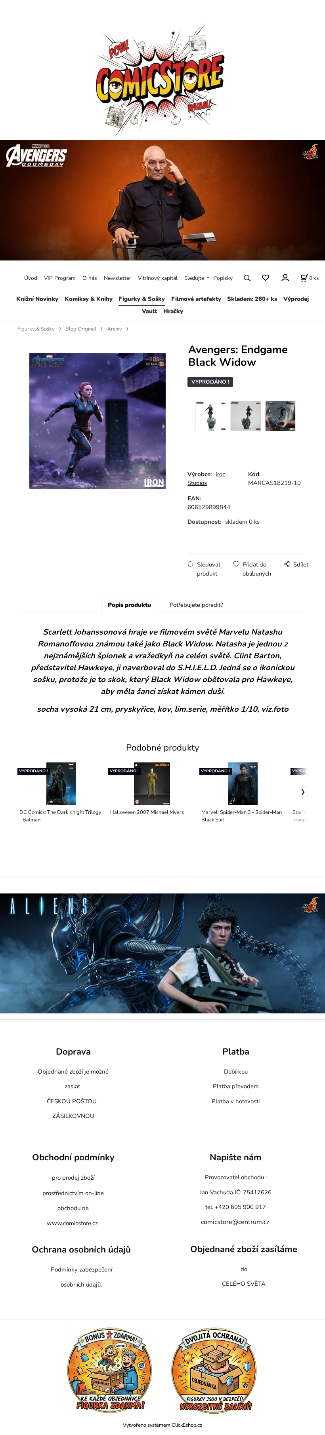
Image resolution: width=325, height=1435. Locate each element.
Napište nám (236, 1158)
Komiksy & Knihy (89, 299)
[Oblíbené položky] (265, 278)
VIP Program (60, 278)
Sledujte (194, 278)
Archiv (114, 329)
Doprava (73, 1051)
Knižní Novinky (37, 299)
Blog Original (80, 329)
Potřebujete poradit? (196, 605)
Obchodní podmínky (73, 1158)
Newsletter (117, 278)
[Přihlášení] (284, 277)
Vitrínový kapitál (158, 278)
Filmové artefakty (196, 299)
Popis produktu (129, 605)
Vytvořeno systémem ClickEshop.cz (162, 1425)
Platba (235, 1051)
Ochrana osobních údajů (81, 1249)
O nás (89, 278)
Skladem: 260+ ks (252, 299)
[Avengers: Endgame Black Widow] (97, 421)
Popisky (223, 278)
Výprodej (296, 299)
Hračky (173, 311)
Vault (149, 311)
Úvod (30, 278)
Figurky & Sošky (142, 299)
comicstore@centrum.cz (235, 1222)
